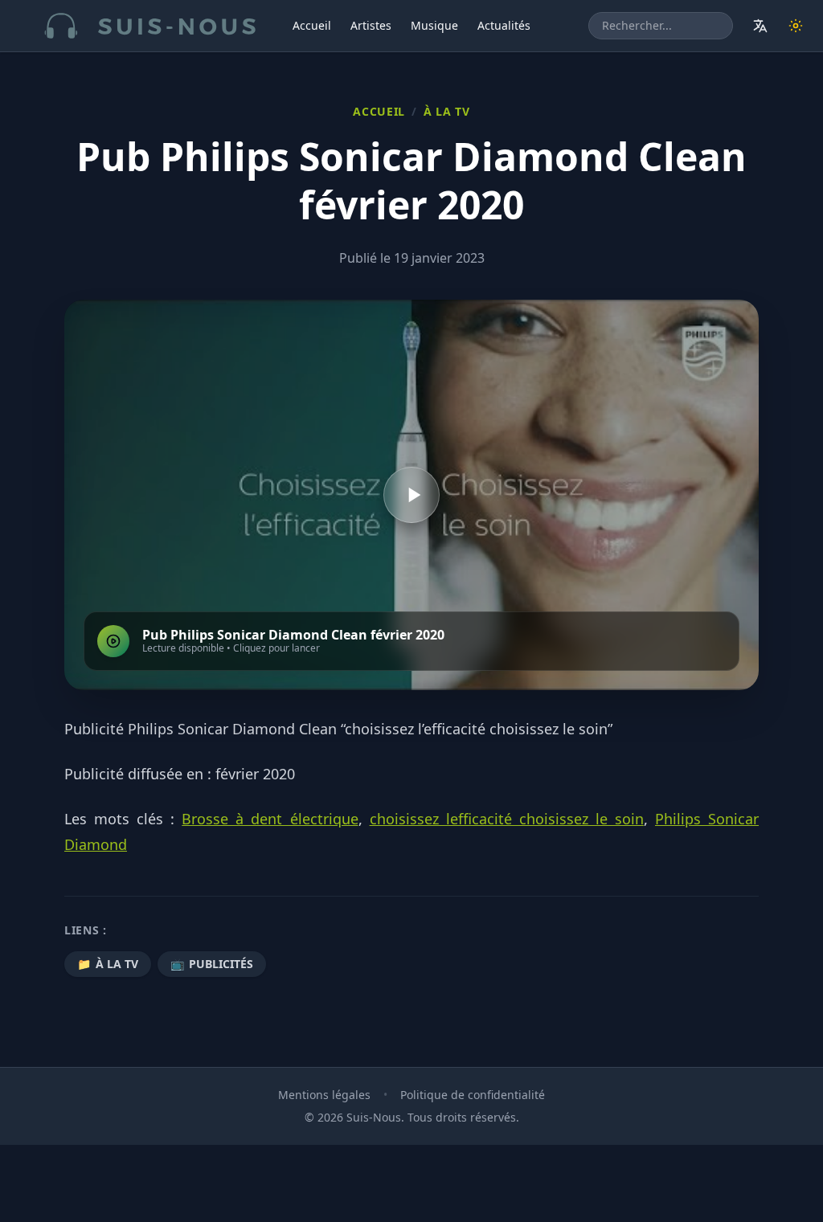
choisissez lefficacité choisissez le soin (507, 818)
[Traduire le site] (760, 25)
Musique (434, 25)
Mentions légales (324, 1094)
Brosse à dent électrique (270, 818)
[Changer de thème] (795, 25)
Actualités (503, 25)
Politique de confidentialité (472, 1094)
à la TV (447, 111)
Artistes (370, 25)
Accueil (312, 25)
